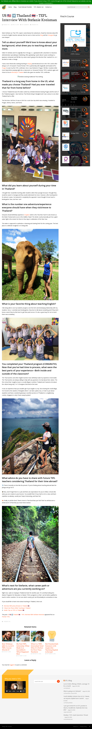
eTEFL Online (75, 54)
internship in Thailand (17, 72)
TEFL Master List (38, 7)
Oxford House (75, 60)
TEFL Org (74, 108)
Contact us (48, 7)
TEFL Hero (74, 121)
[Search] (88, 7)
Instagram (51, 35)
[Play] (7, 691)
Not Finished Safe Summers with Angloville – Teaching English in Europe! (51, 648)
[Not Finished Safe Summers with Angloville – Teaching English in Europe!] (52, 641)
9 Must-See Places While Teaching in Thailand (17, 608)
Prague (4, 68)
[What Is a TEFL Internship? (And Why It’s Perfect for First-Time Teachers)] (37, 641)
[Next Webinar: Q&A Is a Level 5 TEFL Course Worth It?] (8, 641)
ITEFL (73, 144)
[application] (15, 687)
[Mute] (21, 691)
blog (41, 35)
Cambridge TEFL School (75, 73)
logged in (12, 665)
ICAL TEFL (74, 156)
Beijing (30, 63)
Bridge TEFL (75, 133)
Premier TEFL (6, 24)
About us (75, 726)
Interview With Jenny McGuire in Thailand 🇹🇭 (16, 606)
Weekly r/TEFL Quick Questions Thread (76, 715)
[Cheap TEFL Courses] (4, 9)
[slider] (13, 691)
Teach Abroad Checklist (25, 7)
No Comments (25, 24)
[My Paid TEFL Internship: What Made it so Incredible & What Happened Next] (23, 641)
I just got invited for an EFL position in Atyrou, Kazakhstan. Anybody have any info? (75, 708)
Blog (15, 7)
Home (10, 7)
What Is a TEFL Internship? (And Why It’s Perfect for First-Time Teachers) (37, 648)
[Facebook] (89, 726)
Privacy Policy (83, 726)
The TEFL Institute (74, 98)
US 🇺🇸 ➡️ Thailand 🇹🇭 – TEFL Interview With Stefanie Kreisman (26, 614)
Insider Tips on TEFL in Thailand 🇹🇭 (14, 610)
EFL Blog (68, 680)
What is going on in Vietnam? (72, 691)
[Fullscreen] (23, 691)
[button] (15, 687)
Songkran (27, 215)
